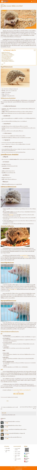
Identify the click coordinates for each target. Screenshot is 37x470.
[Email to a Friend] (19, 394)
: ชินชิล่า (18, 453)
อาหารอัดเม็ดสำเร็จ (24, 255)
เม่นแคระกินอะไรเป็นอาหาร (6, 57)
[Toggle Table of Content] (34, 50)
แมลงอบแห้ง (26, 257)
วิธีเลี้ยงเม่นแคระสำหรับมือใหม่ (7, 53)
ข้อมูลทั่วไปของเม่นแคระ (6, 52)
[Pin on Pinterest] (21, 394)
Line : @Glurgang (26, 456)
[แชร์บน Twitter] (17, 394)
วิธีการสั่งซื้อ (7, 448)
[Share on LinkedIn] (23, 394)
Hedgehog (2, 4)
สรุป (2, 64)
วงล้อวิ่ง (15, 289)
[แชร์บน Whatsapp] (14, 394)
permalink (16, 397)
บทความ (16, 453)
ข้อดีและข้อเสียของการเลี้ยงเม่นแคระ (8, 61)
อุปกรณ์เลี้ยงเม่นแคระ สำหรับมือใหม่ (8, 54)
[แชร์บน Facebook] (16, 394)
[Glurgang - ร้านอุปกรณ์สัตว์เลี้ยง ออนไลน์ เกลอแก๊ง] (4, 1)
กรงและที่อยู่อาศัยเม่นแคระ (6, 58)
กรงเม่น (10, 289)
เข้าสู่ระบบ (6, 414)
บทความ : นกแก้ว (17, 451)
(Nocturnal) (11, 214)
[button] (31, 1)
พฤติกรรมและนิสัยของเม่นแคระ (7, 56)
